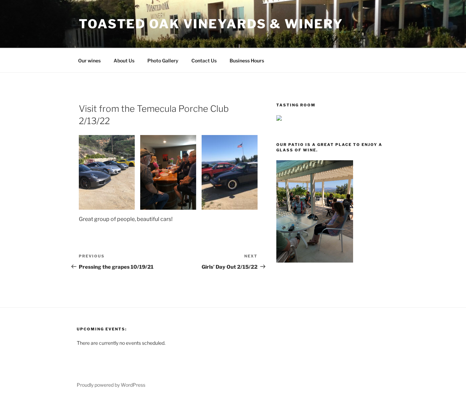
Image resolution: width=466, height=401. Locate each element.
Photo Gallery (162, 60)
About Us (124, 60)
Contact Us (204, 60)
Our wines (89, 60)
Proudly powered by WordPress (111, 385)
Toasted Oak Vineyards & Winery (211, 23)
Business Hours (247, 60)
